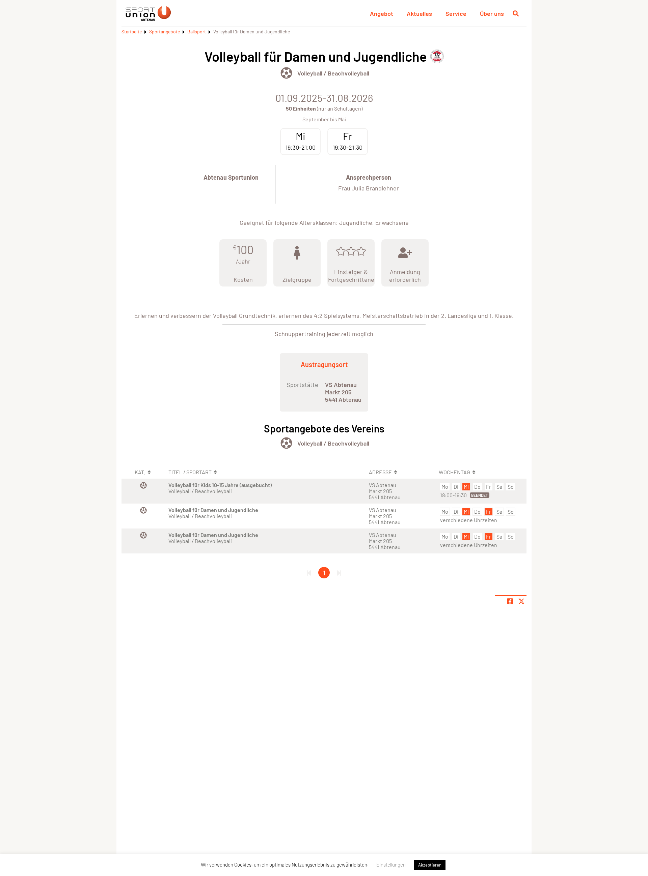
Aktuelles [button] (419, 13)
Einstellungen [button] (391, 865)
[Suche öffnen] (515, 13)
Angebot (381, 13)
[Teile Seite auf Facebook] (510, 601)
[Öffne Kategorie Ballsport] (286, 73)
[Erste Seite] (309, 572)
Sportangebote (164, 31)
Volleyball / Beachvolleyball (333, 73)
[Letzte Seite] (339, 572)
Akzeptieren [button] (429, 865)
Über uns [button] (492, 13)
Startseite (132, 31)
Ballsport (196, 31)
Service (456, 13)
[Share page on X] (521, 601)
